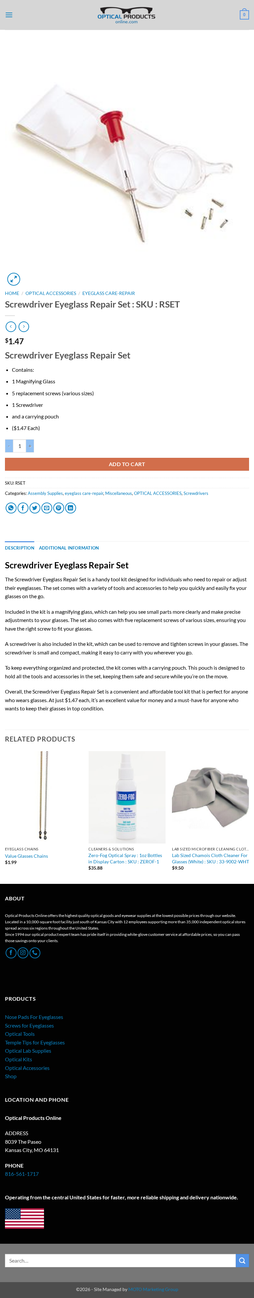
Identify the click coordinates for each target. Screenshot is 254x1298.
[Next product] (11, 326)
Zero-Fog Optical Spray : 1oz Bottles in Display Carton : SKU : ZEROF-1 (125, 858)
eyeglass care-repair (108, 293)
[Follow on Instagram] (23, 952)
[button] (9, 15)
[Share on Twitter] (34, 508)
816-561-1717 (22, 1174)
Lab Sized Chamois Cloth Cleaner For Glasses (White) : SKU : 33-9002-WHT (210, 858)
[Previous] (5, 816)
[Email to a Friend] (46, 508)
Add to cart (127, 464)
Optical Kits (18, 1059)
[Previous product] (24, 326)
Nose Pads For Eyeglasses (34, 1017)
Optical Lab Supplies (28, 1050)
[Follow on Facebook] (11, 952)
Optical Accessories (27, 1068)
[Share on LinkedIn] (70, 508)
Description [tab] (19, 548)
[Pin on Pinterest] (58, 508)
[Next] (249, 816)
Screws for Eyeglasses (29, 1025)
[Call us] (34, 952)
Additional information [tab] (69, 548)
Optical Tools (20, 1034)
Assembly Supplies (45, 493)
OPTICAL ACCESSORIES (50, 293)
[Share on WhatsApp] (11, 508)
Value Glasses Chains (26, 856)
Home (12, 293)
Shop (11, 1076)
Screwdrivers (196, 493)
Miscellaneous (118, 493)
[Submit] (242, 1260)
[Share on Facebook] (23, 508)
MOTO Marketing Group (153, 1289)
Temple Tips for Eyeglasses (35, 1042)
